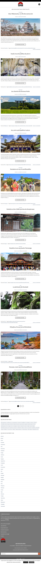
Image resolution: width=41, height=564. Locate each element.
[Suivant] (23, 406)
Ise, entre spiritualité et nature (20, 130)
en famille (2, 424)
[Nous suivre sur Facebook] (6, 520)
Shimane (2, 493)
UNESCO (24, 164)
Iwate (2, 456)
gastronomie (20, 321)
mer (15, 203)
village (17, 322)
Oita (20, 52)
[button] (1, 4)
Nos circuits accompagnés (5, 523)
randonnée (21, 125)
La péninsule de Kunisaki (20, 287)
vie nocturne (10, 429)
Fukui (2, 440)
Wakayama (20, 89)
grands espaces (30, 424)
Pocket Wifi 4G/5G (4, 527)
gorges (26, 424)
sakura (18, 362)
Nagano (2, 477)
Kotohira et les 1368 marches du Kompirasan (20, 209)
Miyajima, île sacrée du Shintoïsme (20, 327)
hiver (34, 424)
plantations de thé (4, 427)
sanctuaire (27, 125)
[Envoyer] (39, 554)
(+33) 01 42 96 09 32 (27, 545)
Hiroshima (20, 325)
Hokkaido (2, 450)
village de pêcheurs (19, 429)
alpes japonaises (3, 422)
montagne (15, 125)
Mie (20, 128)
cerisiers (31, 422)
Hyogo (2, 452)
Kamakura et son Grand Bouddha (20, 169)
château (14, 321)
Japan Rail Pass (3, 525)
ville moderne (30, 429)
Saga (2, 491)
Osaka (2, 489)
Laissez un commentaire (36, 49)
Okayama (2, 485)
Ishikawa (2, 454)
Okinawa (2, 487)
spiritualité (29, 48)
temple (27, 203)
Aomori (2, 436)
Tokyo (2, 500)
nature (14, 86)
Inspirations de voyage (5, 533)
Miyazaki (2, 475)
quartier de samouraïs (24, 48)
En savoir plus (31, 562)
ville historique (33, 48)
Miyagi (2, 473)
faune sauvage (7, 424)
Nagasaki (2, 479)
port (13, 362)
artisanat (12, 48)
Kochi (2, 465)
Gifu (1, 446)
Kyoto (2, 469)
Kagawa (20, 207)
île (8, 362)
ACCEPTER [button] (25, 562)
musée (14, 282)
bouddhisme (15, 48)
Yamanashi (3, 506)
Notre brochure (4, 531)
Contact (2, 536)
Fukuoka (20, 246)
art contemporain (14, 422)
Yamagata (2, 504)
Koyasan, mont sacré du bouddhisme (20, 367)
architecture (9, 422)
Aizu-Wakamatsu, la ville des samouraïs (20, 14)
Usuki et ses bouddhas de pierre (20, 54)
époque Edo (35, 429)
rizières (23, 86)
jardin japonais (13, 203)
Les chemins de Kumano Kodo (20, 91)
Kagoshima (3, 460)
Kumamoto (3, 467)
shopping (18, 164)
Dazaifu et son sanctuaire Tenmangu (20, 248)
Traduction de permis (5, 529)
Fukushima (20, 12)
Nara (2, 481)
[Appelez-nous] (8, 520)
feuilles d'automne (20, 401)
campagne (12, 125)
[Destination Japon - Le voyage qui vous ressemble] (20, 4)
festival (16, 321)
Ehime (2, 438)
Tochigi (2, 495)
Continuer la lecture (20, 44)
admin (25, 16)
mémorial (19, 48)
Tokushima (3, 498)
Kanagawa (20, 167)
